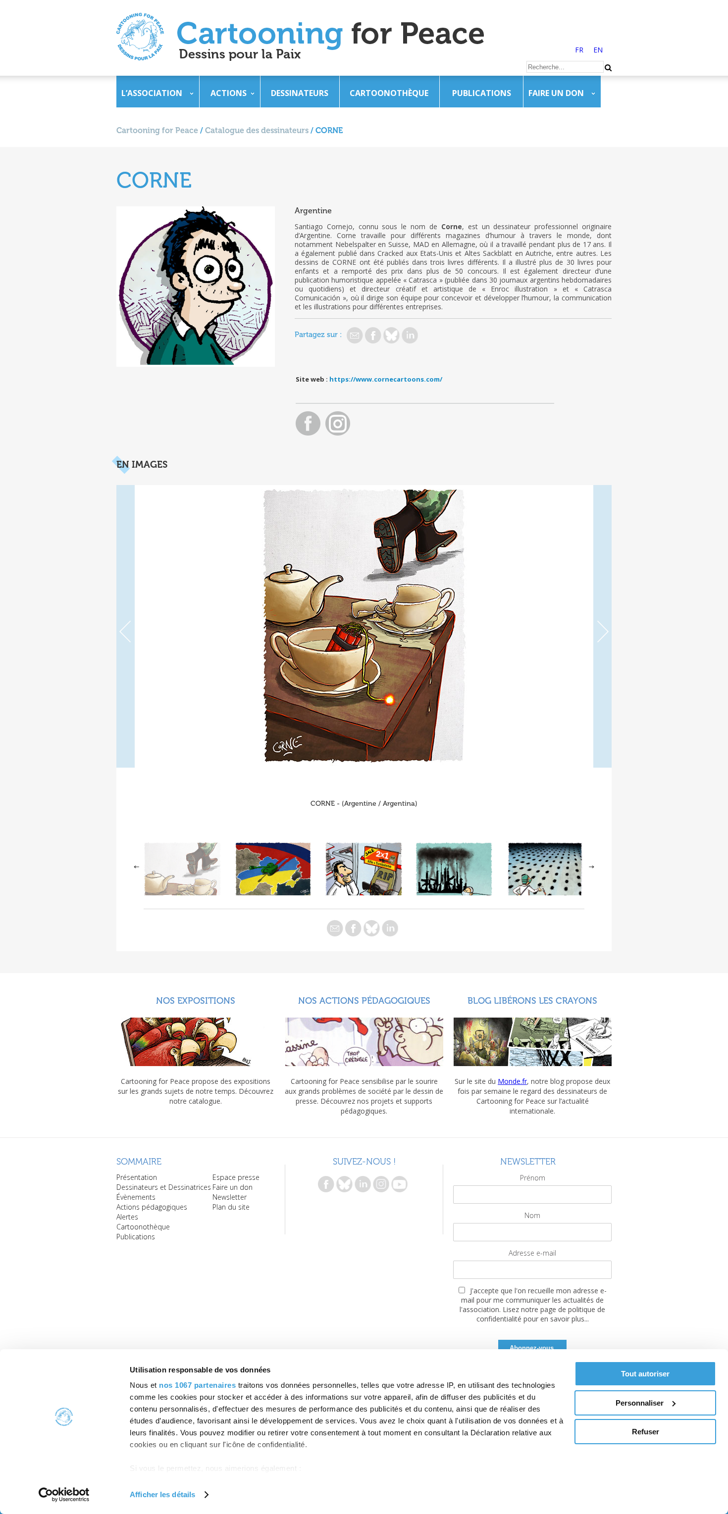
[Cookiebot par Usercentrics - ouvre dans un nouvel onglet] (64, 1494)
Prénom (532, 1177)
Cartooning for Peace (157, 130)
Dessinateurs (299, 93)
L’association (151, 93)
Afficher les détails (162, 1494)
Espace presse (236, 1177)
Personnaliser (640, 1403)
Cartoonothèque (389, 93)
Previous (125, 626)
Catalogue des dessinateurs (257, 130)
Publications (481, 93)
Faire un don (556, 93)
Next (602, 626)
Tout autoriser (645, 1373)
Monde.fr (512, 1081)
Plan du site (231, 1207)
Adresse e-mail (532, 1253)
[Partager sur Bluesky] (391, 335)
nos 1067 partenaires (197, 1385)
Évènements (136, 1197)
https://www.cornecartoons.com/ (385, 379)
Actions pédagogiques (151, 1207)
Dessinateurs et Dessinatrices (163, 1187)
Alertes (127, 1216)
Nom (532, 1215)
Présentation (136, 1177)
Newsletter (229, 1197)
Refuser (645, 1431)
